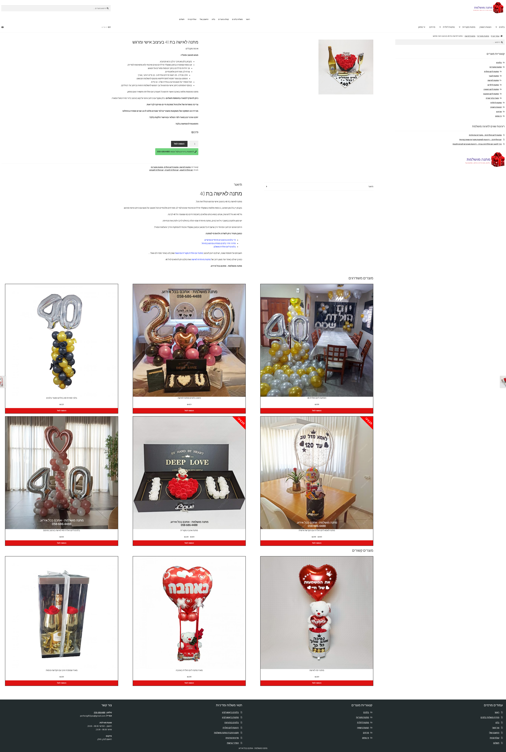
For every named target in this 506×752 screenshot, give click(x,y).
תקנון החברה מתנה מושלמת (226, 732)
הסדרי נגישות (233, 743)
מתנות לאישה (470, 36)
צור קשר (495, 727)
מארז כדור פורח (492, 98)
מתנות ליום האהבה (491, 94)
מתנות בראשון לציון (230, 717)
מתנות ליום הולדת (171, 167)
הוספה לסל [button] (316, 410)
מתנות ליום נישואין (491, 89)
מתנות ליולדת (449, 27)
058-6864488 (99, 712)
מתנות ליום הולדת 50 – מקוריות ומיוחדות (485, 135)
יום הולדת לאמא (186, 170)
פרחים (432, 27)
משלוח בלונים (237, 19)
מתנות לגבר (494, 76)
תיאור (370, 186)
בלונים (499, 62)
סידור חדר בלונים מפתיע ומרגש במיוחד (218, 243)
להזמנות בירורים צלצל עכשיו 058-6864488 (175, 151)
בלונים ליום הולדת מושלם (225, 246)
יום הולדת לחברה (172, 170)
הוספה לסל (179, 143)
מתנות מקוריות (468, 27)
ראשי (248, 19)
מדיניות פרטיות (232, 737)
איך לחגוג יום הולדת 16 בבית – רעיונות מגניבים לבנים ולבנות (477, 144)
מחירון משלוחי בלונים (490, 717)
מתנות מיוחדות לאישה (201, 259)
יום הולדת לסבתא (156, 170)
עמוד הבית (495, 36)
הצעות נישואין (485, 27)
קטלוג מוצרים (223, 19)
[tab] (318, 187)
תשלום (181, 19)
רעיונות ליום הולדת (231, 727)
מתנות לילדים (493, 85)
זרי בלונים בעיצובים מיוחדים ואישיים (220, 240)
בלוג (213, 19)
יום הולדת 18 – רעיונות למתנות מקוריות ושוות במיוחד (480, 139)
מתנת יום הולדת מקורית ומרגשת (189, 253)
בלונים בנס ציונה (231, 722)
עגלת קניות (192, 19)
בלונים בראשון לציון (230, 712)
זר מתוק (421, 27)
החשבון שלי (204, 19)
